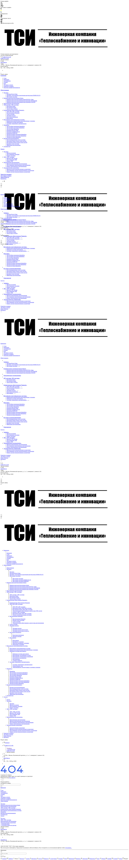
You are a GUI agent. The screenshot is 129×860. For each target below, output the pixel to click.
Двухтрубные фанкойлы (13, 129)
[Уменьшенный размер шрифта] (1, 2)
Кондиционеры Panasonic (13, 113)
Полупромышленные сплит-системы (16, 139)
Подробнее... (68, 847)
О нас (5, 78)
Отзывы (6, 82)
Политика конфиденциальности (12, 87)
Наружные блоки (11, 106)
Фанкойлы (6, 125)
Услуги (2, 149)
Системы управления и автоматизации (16, 123)
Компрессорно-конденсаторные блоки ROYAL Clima (20, 99)
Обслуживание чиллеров (13, 154)
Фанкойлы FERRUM (12, 133)
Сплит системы (10, 114)
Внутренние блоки (11, 107)
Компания (3, 75)
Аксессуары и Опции (12, 108)
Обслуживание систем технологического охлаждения (20, 170)
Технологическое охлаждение (11, 167)
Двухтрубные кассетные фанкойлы (15, 127)
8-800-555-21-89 (7, 57)
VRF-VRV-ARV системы (13, 111)
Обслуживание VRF (12, 159)
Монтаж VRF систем (12, 158)
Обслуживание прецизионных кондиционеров (18, 165)
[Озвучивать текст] (1, 20)
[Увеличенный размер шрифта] (2, 6)
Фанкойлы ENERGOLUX (13, 131)
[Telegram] (4, 181)
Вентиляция (10, 118)
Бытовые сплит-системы (13, 143)
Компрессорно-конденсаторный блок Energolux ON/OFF (21, 102)
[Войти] (1, 186)
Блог (5, 83)
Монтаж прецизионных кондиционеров (17, 163)
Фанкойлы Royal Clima (12, 130)
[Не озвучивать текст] (1, 21)
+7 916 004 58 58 (8, 825)
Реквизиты (6, 79)
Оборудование (5, 90)
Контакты (3, 178)
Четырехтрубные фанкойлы (14, 137)
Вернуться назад (5, 777)
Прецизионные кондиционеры (11, 103)
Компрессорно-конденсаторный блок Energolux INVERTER (22, 100)
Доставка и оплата (8, 85)
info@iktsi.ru (4, 62)
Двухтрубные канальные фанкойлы (16, 126)
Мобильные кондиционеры (14, 145)
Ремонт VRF (10, 161)
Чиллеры (6, 92)
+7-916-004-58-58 (7, 218)
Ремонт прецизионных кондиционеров (17, 166)
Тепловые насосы (11, 115)
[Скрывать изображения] (1, 17)
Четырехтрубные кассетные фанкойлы (16, 135)
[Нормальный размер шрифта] (2, 4)
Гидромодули (7, 146)
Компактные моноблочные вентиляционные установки (21, 121)
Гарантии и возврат (9, 86)
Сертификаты (7, 80)
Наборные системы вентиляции (15, 122)
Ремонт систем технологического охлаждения (18, 171)
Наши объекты (5, 177)
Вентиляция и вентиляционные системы (14, 119)
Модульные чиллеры (12, 96)
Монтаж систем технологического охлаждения (18, 169)
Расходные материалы (12, 117)
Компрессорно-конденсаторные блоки (13, 98)
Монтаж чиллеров (11, 153)
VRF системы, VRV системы (11, 104)
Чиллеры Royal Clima (12, 94)
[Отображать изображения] (1, 15)
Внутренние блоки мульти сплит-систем (17, 142)
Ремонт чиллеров (11, 155)
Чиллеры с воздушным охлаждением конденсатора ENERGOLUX (23, 95)
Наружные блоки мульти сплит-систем (16, 141)
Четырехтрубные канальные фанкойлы (16, 134)
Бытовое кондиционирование (11, 138)
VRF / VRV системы (9, 157)
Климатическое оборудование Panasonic (14, 110)
